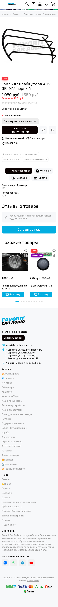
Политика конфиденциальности (19, 502)
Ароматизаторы (10, 455)
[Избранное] (43, 130)
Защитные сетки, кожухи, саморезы (20, 154)
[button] (17, 301)
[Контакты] (33, 4)
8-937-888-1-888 (14, 332)
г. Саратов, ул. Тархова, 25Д (21, 355)
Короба (5, 432)
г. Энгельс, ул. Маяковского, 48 (22, 358)
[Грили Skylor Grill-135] (43, 261)
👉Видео (6, 484)
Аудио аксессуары (33, 14)
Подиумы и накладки (13, 423)
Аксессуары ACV (11, 159)
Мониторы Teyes (10, 396)
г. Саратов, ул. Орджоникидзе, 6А (24, 349)
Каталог (16, 14)
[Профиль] (40, 4)
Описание (45, 170)
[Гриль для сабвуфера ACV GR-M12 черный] (29, 45)
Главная (5, 14)
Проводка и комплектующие (17, 414)
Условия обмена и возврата (16, 511)
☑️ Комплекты (9, 464)
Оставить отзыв (29, 229)
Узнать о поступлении (19, 130)
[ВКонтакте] (5, 562)
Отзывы (6, 520)
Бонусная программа (13, 515)
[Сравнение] (52, 130)
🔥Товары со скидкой (13, 468)
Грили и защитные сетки (35, 159)
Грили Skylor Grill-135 (41, 285)
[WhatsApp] (13, 562)
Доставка (22, 178)
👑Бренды (7, 459)
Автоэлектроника (11, 446)
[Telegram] (22, 562)
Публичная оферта (12, 506)
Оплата (43, 178)
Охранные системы (12, 441)
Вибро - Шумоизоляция (14, 428)
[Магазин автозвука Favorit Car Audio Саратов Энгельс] (12, 4)
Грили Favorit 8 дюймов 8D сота (14, 287)
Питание (6, 419)
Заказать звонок (13, 337)
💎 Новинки (8, 378)
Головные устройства (13, 405)
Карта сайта (33, 581)
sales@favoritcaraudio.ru (19, 345)
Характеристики (21, 170)
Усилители (7, 391)
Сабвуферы (8, 387)
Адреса (6, 488)
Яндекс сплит (9, 524)
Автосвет (7, 450)
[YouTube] (31, 562)
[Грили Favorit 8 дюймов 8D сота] (15, 261)
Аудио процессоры (12, 401)
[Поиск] (27, 4)
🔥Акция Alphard (10, 373)
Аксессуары (8, 437)
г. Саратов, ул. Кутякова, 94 (20, 352)
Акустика (7, 382)
